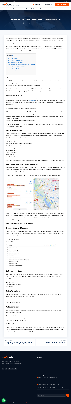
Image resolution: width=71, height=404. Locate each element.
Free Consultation (61, 4)
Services (19, 8)
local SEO (32, 100)
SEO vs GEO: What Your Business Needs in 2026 (48, 384)
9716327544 (38, 4)
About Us (12, 8)
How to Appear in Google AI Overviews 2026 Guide (49, 381)
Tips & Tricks (45, 23)
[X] (66, 1)
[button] (13, 55)
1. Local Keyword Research (16, 66)
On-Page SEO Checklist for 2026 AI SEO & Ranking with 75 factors (52, 387)
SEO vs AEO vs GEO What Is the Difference (47, 377)
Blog (27, 8)
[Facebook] (63, 1)
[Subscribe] (67, 395)
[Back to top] (67, 401)
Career (41, 8)
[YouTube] (68, 1)
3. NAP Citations (13, 71)
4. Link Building (13, 73)
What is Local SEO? (12, 58)
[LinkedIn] (9, 369)
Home (5, 8)
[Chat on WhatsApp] (4, 400)
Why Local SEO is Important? (15, 60)
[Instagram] (64, 1)
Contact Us (34, 8)
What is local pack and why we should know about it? (21, 64)
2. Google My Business (15, 69)
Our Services (47, 4)
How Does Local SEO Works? (15, 62)
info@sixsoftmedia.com (8, 1)
